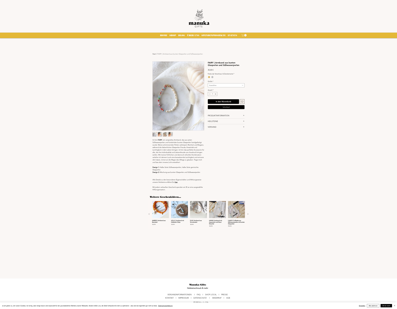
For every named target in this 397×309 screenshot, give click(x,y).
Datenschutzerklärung (165, 306)
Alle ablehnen (373, 306)
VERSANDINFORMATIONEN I (182, 294)
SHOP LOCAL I (213, 294)
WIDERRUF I (219, 298)
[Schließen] (394, 305)
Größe (210, 81)
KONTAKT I (171, 298)
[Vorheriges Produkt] (149, 214)
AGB (228, 298)
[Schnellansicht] (160, 209)
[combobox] (226, 85)
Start (154, 54)
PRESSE (224, 294)
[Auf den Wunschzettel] (242, 101)
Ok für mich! (386, 306)
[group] (198, 214)
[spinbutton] (212, 94)
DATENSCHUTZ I (202, 298)
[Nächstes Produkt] (248, 214)
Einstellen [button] (362, 306)
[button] (244, 35)
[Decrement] (209, 94)
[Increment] (215, 94)
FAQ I (201, 294)
